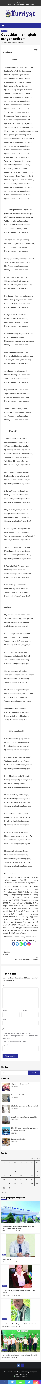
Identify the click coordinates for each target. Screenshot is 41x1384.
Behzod (14, 42)
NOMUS (6, 953)
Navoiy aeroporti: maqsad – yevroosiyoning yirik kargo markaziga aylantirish (18, 1227)
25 (15, 1184)
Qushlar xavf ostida (17, 1095)
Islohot (5, 1221)
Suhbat (5, 1319)
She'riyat (4, 31)
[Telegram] (25, 944)
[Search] (38, 26)
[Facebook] (13, 944)
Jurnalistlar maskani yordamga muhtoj (24, 1117)
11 (15, 1175)
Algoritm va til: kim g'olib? (20, 1084)
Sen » (21, 1192)
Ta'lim (4, 1350)
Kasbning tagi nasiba (18, 1139)
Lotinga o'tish (20, 4)
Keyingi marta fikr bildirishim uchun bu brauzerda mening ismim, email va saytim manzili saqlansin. (20, 1035)
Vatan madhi (6, 1259)
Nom (4, 1011)
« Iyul (4, 1192)
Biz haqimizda (30, 4)
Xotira (4, 1285)
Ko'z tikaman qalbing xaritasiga (26, 958)
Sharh (4, 986)
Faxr (4, 1254)
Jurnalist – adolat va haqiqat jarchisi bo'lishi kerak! (19, 1324)
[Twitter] (17, 944)
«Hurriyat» (9, 1372)
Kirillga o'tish (11, 4)
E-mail (24, 1011)
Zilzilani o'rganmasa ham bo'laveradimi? (24, 1106)
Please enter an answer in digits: (14, 1041)
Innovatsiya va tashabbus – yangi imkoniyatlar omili (19, 1355)
